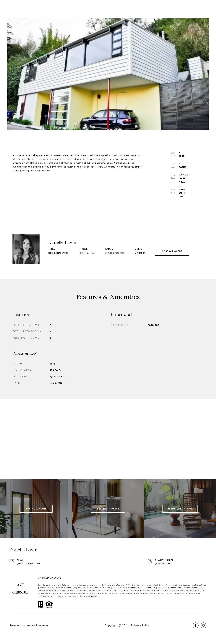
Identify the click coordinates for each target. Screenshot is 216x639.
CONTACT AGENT (172, 251)
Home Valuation (180, 508)
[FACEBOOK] (196, 625)
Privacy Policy (140, 625)
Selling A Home (108, 508)
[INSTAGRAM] (203, 625)
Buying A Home (36, 508)
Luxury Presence (37, 625)
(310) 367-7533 (87, 252)
